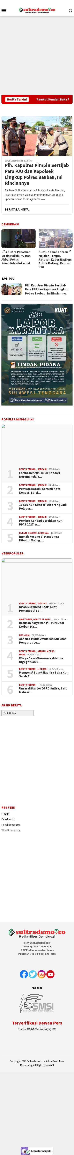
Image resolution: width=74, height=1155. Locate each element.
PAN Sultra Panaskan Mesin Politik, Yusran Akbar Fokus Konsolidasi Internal (16, 257)
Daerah (41, 651)
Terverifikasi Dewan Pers (37, 1023)
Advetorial (25, 619)
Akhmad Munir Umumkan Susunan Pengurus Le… (43, 640)
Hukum (23, 532)
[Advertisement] (37, 55)
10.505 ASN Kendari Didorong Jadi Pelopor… (43, 506)
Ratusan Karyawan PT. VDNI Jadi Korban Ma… (41, 624)
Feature (42, 603)
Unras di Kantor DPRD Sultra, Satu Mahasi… (43, 690)
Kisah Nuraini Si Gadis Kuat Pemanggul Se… (38, 609)
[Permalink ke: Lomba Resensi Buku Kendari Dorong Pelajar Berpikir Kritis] (37, 444)
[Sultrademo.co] (37, 10)
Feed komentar (10, 825)
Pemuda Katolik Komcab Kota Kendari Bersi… (39, 490)
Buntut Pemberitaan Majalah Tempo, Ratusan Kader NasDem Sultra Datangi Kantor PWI (55, 259)
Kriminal (43, 532)
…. (43, 199)
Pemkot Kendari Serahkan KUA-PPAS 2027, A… (41, 522)
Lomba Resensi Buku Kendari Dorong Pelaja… (39, 475)
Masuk (5, 813)
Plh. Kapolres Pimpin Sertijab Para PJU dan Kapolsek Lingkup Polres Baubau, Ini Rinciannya (37, 174)
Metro (50, 651)
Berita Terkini (27, 469)
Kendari (42, 469)
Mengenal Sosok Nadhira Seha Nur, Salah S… (43, 674)
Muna (22, 654)
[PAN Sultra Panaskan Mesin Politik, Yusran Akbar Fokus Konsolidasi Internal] (18, 238)
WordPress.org (10, 830)
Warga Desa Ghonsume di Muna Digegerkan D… (41, 660)
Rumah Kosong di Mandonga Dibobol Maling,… (39, 538)
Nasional (24, 635)
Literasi (42, 669)
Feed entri (7, 819)
